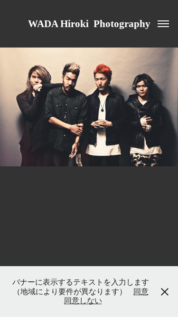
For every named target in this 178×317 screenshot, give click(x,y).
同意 (141, 292)
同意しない (83, 301)
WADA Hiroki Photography (89, 23)
